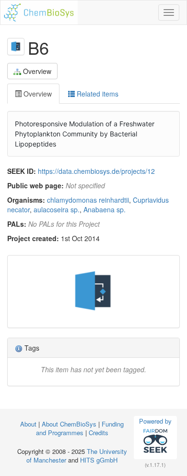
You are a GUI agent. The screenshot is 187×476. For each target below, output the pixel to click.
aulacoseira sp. (57, 209)
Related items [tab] (96, 93)
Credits (98, 432)
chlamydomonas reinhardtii (88, 200)
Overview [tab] (37, 93)
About (29, 423)
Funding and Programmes (80, 428)
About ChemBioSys (69, 423)
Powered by (155, 421)
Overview (37, 71)
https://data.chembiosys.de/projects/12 (96, 171)
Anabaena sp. (104, 209)
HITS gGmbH (98, 459)
